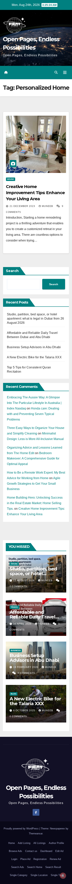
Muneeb (48, 206)
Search (12, 271)
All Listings (39, 843)
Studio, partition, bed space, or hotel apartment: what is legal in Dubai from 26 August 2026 (35, 318)
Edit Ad (59, 851)
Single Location (39, 875)
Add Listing (24, 843)
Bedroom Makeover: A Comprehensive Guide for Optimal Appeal (33, 458)
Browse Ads (15, 851)
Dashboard (46, 851)
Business (16, 650)
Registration (40, 859)
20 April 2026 (22, 623)
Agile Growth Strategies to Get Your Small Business (33, 483)
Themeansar (35, 833)
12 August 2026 (24, 580)
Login (14, 859)
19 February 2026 (26, 667)
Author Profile (56, 843)
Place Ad (25, 859)
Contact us (31, 851)
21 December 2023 (23, 206)
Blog (13, 694)
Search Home (34, 867)
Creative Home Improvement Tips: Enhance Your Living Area (35, 192)
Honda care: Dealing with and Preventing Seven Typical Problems (33, 414)
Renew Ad (55, 859)
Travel (14, 607)
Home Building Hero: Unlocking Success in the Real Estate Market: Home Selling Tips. (35, 503)
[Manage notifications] (63, 876)
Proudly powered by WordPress (21, 828)
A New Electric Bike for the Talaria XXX (34, 357)
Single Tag (56, 875)
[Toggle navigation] (65, 72)
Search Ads (17, 867)
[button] (56, 72)
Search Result (53, 867)
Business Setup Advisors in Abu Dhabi (34, 347)
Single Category (18, 875)
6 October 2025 (24, 710)
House (10, 179)
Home (11, 843)
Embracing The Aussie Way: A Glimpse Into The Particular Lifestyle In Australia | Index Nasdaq (34, 403)
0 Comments (18, 586)
